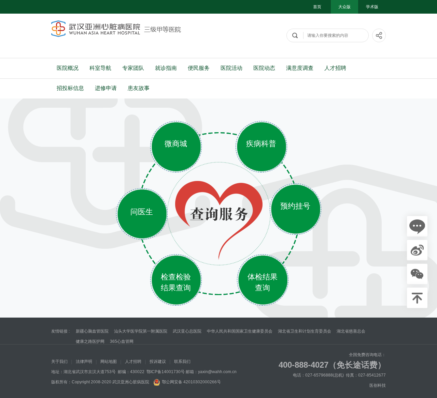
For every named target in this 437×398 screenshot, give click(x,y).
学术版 (372, 6)
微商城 (176, 143)
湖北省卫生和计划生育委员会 (304, 331)
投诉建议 (158, 361)
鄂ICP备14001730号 (165, 371)
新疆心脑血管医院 (92, 331)
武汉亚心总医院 (187, 331)
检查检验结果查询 (176, 282)
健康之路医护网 (90, 341)
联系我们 (182, 361)
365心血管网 (121, 341)
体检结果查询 (263, 282)
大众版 (344, 6)
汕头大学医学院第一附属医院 (140, 331)
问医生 (141, 212)
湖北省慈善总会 (351, 331)
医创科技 (377, 385)
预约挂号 (295, 206)
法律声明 (84, 361)
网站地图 (108, 361)
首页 (317, 6)
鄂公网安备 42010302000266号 (191, 382)
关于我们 (59, 361)
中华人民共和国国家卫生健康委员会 (239, 331)
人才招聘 (133, 361)
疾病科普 (261, 143)
